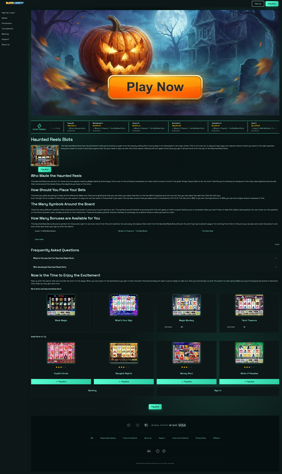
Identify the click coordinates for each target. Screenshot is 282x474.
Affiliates (216, 438)
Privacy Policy (201, 438)
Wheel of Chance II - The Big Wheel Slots (96, 128)
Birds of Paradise (249, 373)
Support (5, 39)
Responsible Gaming (108, 438)
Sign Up (258, 4)
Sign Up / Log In (8, 13)
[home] (15, 5)
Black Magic (61, 320)
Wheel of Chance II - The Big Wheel (132, 231)
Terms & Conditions (130, 438)
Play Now (272, 4)
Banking (5, 34)
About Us (6, 44)
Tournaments (7, 28)
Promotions (7, 23)
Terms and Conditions (180, 438)
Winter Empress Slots (63, 128)
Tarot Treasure (249, 320)
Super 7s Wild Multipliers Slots (250, 128)
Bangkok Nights (124, 373)
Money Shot (186, 373)
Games (4, 18)
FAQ (92, 438)
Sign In (218, 390)
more (277, 244)
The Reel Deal (207, 231)
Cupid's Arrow (61, 373)
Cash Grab (39, 239)
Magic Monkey (186, 320)
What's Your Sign (123, 320)
